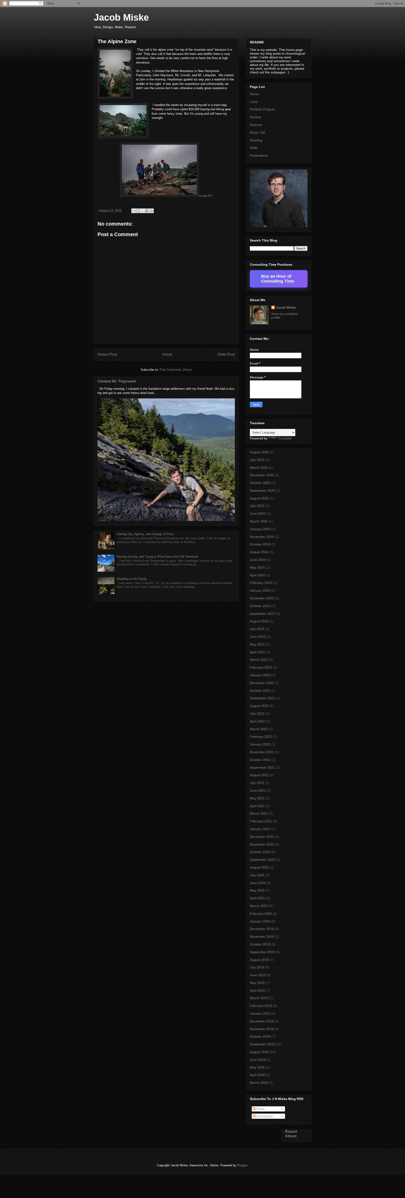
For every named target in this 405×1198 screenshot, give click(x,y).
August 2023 (259, 621)
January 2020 (260, 921)
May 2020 (257, 890)
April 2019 (257, 990)
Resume (256, 125)
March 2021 (259, 813)
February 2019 (261, 1006)
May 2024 (257, 567)
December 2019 (262, 929)
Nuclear (255, 117)
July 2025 (257, 506)
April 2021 (257, 806)
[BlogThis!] (138, 210)
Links (254, 102)
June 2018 (258, 1060)
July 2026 (257, 460)
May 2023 (257, 644)
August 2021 (259, 775)
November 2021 (262, 752)
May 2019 (257, 983)
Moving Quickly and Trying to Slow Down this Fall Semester (157, 556)
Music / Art (257, 132)
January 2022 (260, 744)
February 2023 (261, 667)
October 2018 (260, 1036)
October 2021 (260, 760)
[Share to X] (142, 210)
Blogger (242, 1165)
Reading (256, 140)
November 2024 (262, 537)
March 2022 (259, 729)
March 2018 (259, 1083)
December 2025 (262, 475)
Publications (259, 155)
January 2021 (260, 829)
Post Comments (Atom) (176, 369)
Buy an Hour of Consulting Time (277, 278)
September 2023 (262, 614)
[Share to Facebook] (147, 210)
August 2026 (259, 452)
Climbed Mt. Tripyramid (117, 381)
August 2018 (259, 1052)
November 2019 (262, 936)
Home (167, 354)
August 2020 (259, 867)
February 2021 (261, 821)
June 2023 (258, 637)
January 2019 (260, 1013)
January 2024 (260, 590)
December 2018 (262, 1021)
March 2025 (259, 521)
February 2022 (261, 736)
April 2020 (257, 898)
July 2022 (257, 713)
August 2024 (259, 552)
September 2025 (262, 490)
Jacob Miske (121, 17)
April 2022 (257, 721)
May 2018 (257, 1067)
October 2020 (260, 852)
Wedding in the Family (132, 579)
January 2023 (260, 675)
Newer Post (107, 354)
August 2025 (259, 498)
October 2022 (260, 690)
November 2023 (262, 598)
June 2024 (258, 560)
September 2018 (262, 1044)
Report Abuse (291, 1133)
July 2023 (257, 629)
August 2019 (259, 960)
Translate (285, 438)
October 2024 (260, 544)
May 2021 (257, 798)
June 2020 (258, 883)
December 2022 (262, 683)
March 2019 (259, 998)
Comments (264, 1116)
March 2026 (259, 467)
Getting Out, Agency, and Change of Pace (145, 534)
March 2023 (259, 659)
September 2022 (262, 698)
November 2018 (262, 1029)
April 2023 (257, 652)
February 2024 (261, 583)
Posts (260, 1109)
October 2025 (260, 483)
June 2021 (258, 790)
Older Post (226, 354)
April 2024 (257, 575)
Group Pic (206, 195)
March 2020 (259, 906)
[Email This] (133, 210)
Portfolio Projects (262, 109)
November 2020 (262, 844)
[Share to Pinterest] (151, 210)
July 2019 (257, 967)
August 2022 (259, 706)
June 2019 (258, 975)
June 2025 (258, 513)
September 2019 (262, 952)
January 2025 (260, 529)
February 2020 (261, 913)
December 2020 (262, 837)
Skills (253, 148)
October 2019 (260, 944)
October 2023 (260, 606)
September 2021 (262, 767)
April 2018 (257, 1075)
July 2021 (257, 783)
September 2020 (262, 860)
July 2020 (257, 875)
